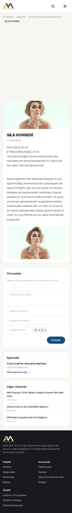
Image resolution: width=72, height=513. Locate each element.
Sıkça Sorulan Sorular (51, 477)
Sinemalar (9, 477)
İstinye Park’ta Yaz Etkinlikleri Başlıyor (28, 408)
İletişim (42, 482)
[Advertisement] (36, 61)
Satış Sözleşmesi (13, 505)
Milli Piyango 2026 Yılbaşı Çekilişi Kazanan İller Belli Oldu (35, 396)
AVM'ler (7, 466)
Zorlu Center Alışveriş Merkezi (45, 16)
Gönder (56, 340)
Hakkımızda (44, 466)
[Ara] (55, 6)
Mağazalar (9, 472)
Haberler (21, 16)
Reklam (42, 472)
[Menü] (65, 6)
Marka (6, 482)
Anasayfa (8, 16)
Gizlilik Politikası (12, 500)
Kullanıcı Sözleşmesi (15, 495)
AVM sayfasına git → (18, 372)
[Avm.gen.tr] (8, 6)
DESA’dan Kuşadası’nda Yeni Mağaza (27, 419)
